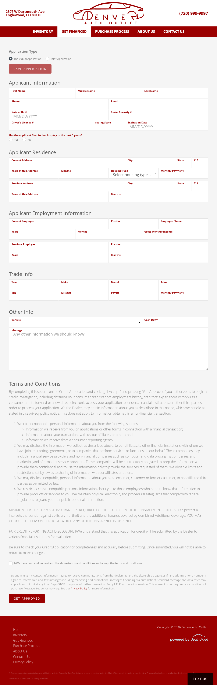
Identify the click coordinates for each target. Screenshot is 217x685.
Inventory (43, 31)
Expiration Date (137, 122)
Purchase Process (112, 31)
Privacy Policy (79, 588)
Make (64, 282)
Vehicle (16, 320)
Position (116, 221)
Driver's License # (22, 122)
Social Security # (121, 112)
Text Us (200, 679)
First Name (18, 91)
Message (16, 330)
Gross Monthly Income (158, 231)
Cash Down (151, 320)
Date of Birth (19, 112)
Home (17, 629)
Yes (16, 139)
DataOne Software (75, 673)
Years (14, 231)
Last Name (151, 91)
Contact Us (173, 31)
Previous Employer (23, 244)
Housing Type (119, 171)
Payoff (115, 293)
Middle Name (86, 91)
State (180, 160)
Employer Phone (171, 221)
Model (115, 282)
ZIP (196, 160)
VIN (13, 293)
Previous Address (22, 183)
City (130, 160)
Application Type (23, 51)
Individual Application (28, 59)
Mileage (66, 293)
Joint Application (61, 59)
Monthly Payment (172, 171)
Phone (15, 101)
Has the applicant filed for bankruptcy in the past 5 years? (45, 135)
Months (66, 171)
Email (114, 101)
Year (14, 282)
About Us (146, 31)
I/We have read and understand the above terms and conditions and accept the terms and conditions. (78, 563)
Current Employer (22, 221)
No (30, 139)
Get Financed (74, 31)
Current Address (21, 160)
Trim (164, 282)
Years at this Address (24, 171)
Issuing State (103, 122)
